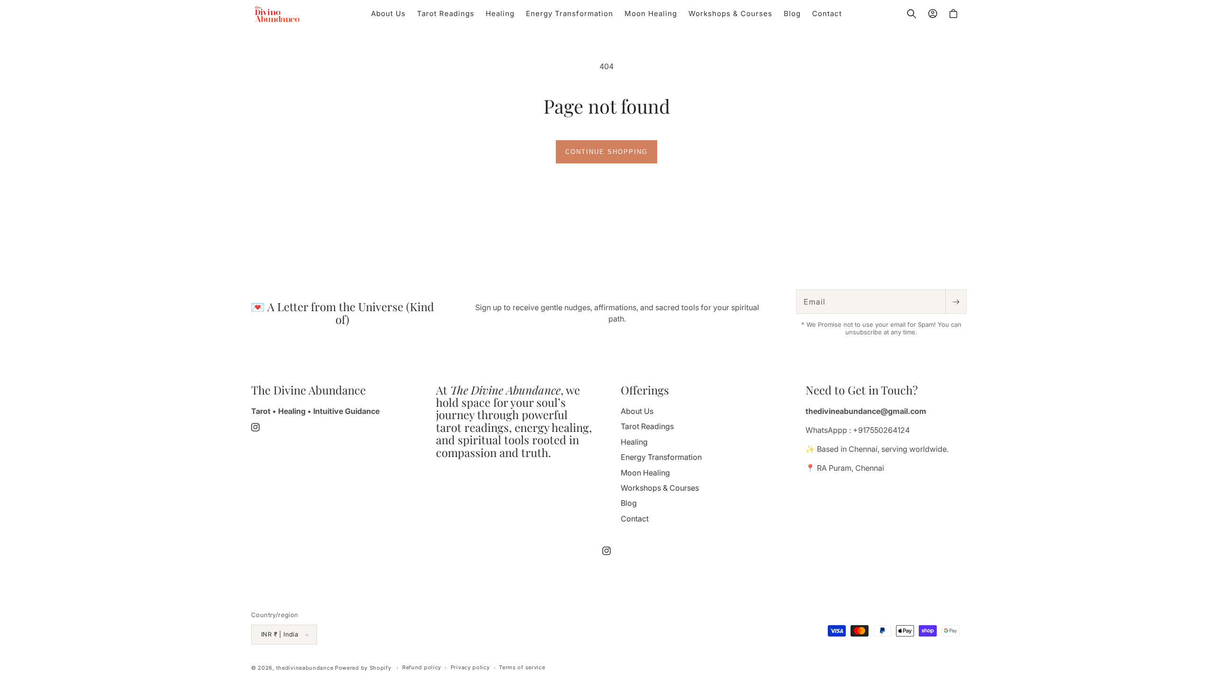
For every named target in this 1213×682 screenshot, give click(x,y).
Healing (634, 442)
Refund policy (421, 667)
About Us (637, 411)
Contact (635, 518)
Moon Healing (645, 472)
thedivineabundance (305, 667)
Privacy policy (470, 667)
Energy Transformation (661, 457)
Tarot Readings (647, 426)
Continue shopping (606, 151)
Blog (629, 503)
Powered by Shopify (363, 667)
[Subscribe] (955, 301)
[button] (911, 13)
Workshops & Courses (660, 488)
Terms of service (522, 667)
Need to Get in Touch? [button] (862, 390)
